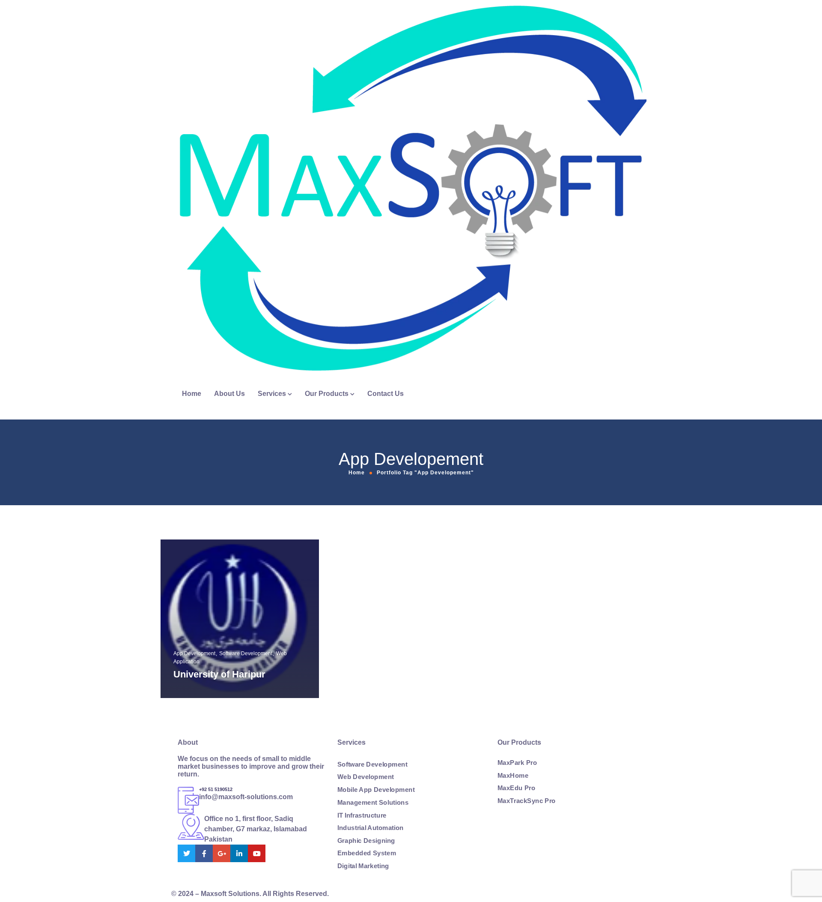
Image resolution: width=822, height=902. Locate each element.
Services (272, 393)
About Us (229, 393)
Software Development (372, 764)
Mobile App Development (376, 789)
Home (191, 393)
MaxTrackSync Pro (526, 800)
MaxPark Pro (517, 762)
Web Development (365, 776)
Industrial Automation (370, 827)
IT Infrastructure (362, 815)
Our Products (326, 393)
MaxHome (512, 775)
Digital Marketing (363, 865)
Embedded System (366, 853)
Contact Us (385, 393)
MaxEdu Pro (516, 788)
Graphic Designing (366, 840)
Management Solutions (372, 802)
